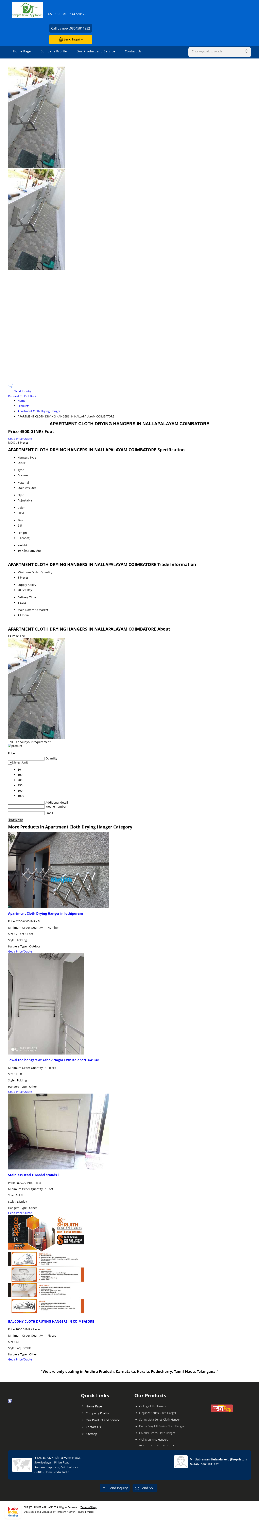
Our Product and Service (95, 51)
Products (24, 406)
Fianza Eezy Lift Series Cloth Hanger (161, 1426)
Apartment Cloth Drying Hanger (39, 411)
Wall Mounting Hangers (153, 1439)
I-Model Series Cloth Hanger (157, 1433)
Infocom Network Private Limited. (75, 1511)
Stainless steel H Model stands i (33, 1175)
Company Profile (53, 51)
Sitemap (91, 1434)
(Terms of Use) (88, 1507)
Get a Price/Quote (20, 439)
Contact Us (133, 51)
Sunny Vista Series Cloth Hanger (159, 1419)
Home (21, 400)
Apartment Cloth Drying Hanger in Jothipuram (45, 913)
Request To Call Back (22, 396)
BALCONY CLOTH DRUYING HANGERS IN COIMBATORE (51, 1321)
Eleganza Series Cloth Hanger (157, 1413)
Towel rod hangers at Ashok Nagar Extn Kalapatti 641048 (53, 1060)
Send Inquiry (73, 39)
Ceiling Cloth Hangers (152, 1406)
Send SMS (147, 1488)
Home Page (22, 51)
